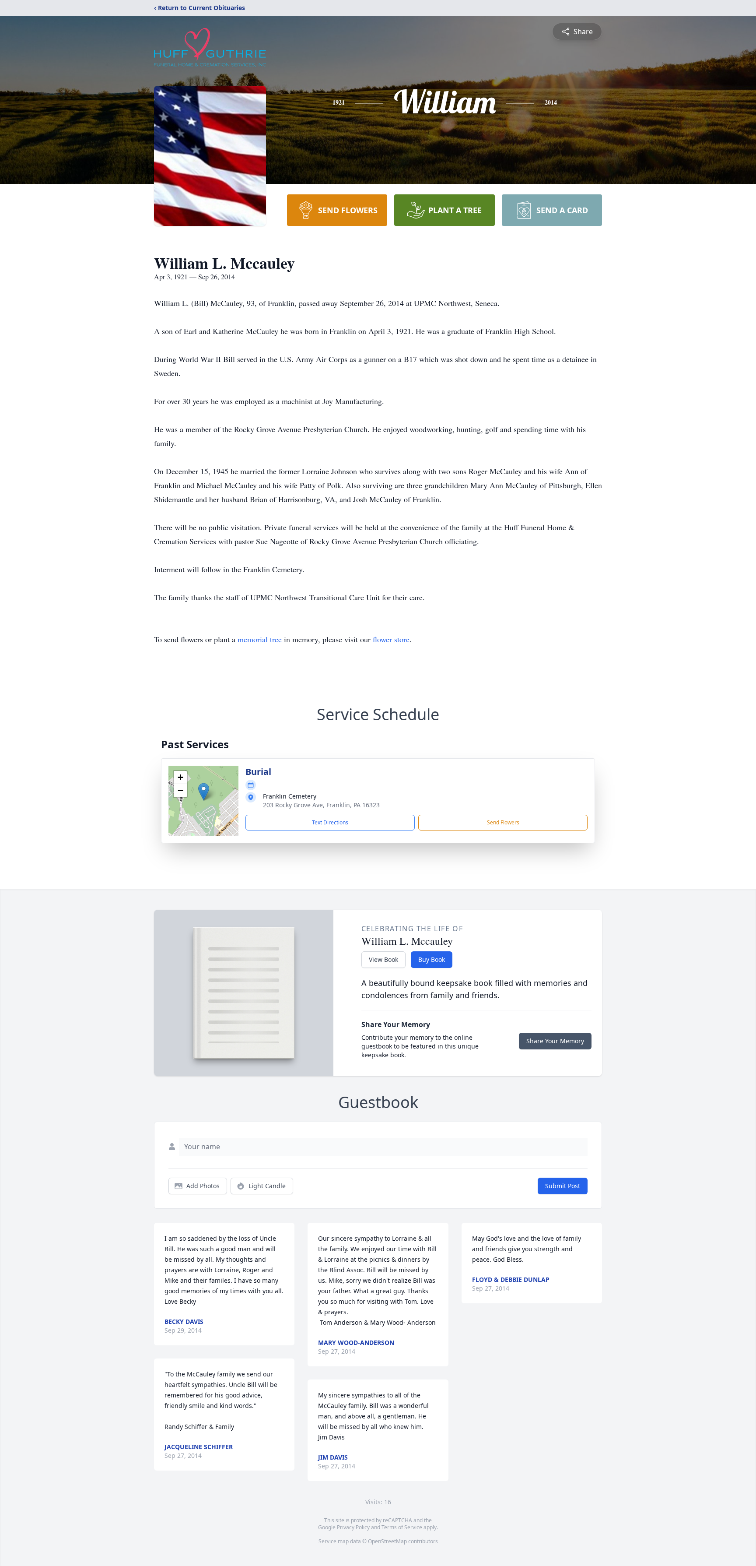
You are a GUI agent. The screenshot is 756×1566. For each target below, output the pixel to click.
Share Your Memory (555, 1041)
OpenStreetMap (387, 1541)
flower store (391, 639)
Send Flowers (503, 822)
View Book (383, 959)
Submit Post (562, 1186)
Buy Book (431, 959)
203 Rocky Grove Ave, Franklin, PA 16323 (321, 805)
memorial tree (260, 639)
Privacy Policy (353, 1527)
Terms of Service (402, 1527)
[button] (203, 792)
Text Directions (330, 822)
